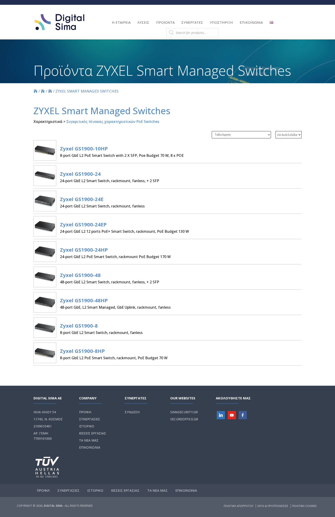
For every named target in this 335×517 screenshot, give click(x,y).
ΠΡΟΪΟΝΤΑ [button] (165, 22)
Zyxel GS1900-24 (80, 173)
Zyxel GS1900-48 (80, 274)
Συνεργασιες (89, 419)
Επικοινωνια (89, 447)
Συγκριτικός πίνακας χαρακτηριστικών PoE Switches (112, 121)
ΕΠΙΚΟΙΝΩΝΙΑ (251, 22)
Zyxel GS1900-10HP (84, 148)
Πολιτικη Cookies (304, 506)
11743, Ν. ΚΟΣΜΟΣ (48, 419)
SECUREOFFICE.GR (184, 419)
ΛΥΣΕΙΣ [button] (143, 22)
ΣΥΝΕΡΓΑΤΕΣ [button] (192, 22)
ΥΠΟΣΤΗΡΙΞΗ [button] (221, 22)
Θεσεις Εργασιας (92, 433)
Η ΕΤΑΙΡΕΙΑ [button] (121, 22)
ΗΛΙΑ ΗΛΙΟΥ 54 (45, 412)
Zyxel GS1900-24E (81, 199)
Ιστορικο (86, 426)
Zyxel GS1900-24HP (84, 249)
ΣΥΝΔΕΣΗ (132, 412)
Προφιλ (85, 412)
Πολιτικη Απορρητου (239, 506)
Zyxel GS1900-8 (79, 325)
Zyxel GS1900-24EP (83, 224)
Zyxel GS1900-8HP (82, 350)
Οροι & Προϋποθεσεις (273, 506)
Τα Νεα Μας (88, 440)
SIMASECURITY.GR (184, 412)
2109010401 (43, 426)
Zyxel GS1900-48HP (84, 300)
